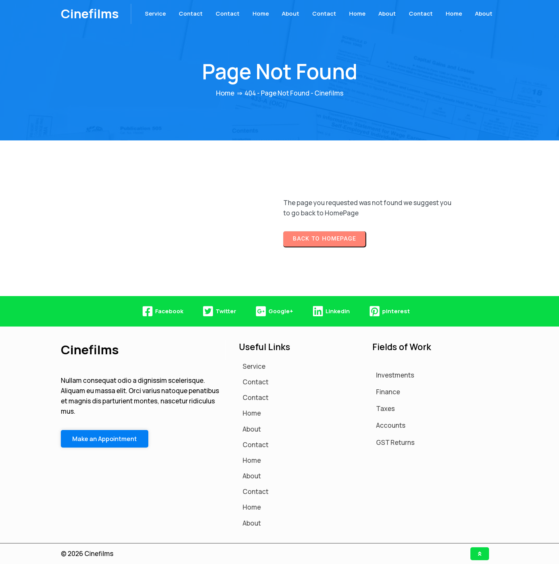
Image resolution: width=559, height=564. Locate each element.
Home (225, 92)
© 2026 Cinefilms (87, 553)
